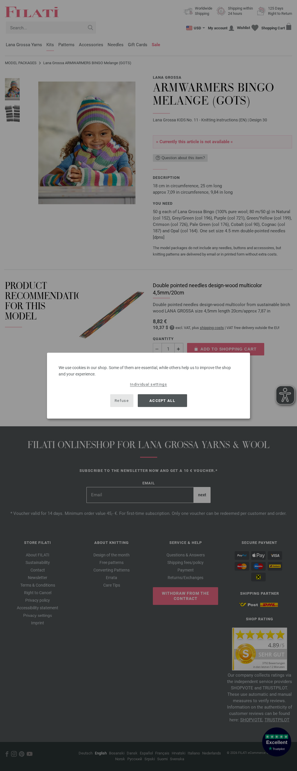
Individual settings (148, 384)
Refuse (122, 400)
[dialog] (148, 385)
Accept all (162, 400)
